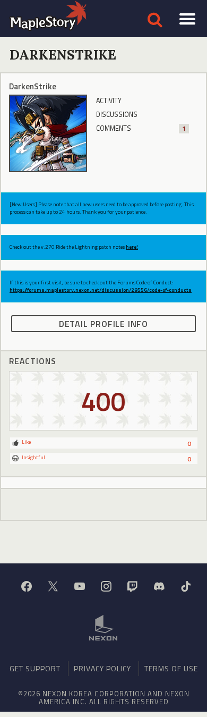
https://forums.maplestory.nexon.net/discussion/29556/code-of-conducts (101, 290)
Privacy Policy (102, 668)
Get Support (35, 668)
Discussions (116, 114)
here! (132, 247)
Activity (109, 101)
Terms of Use (171, 668)
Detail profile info (103, 323)
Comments (140, 128)
